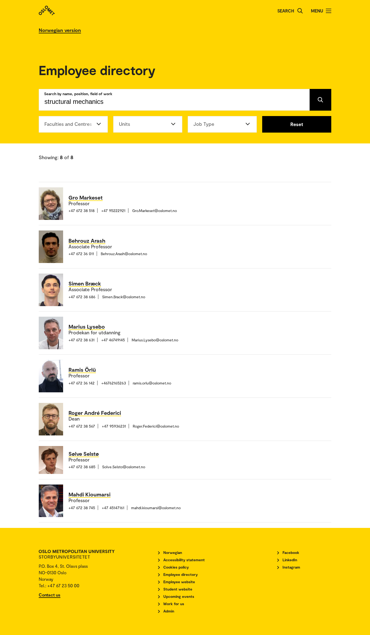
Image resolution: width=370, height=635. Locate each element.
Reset (296, 124)
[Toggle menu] (328, 11)
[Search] (300, 11)
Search (285, 10)
